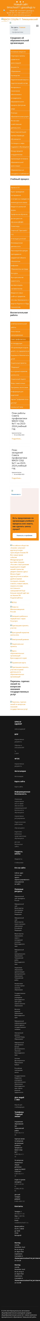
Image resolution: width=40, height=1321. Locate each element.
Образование (15, 71)
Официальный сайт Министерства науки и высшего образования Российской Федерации (20, 924)
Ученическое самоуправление (17, 333)
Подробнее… (17, 439)
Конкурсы (14, 273)
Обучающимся (19, 828)
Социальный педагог (18, 379)
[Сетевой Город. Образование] (20, 639)
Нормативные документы (19, 740)
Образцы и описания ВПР (19, 746)
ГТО (12, 235)
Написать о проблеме (24, 535)
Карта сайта (19, 787)
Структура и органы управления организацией (18, 59)
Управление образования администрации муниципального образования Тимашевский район (20, 974)
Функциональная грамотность (17, 279)
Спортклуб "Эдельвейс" (19, 230)
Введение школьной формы (18, 208)
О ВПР (17, 753)
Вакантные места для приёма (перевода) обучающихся (18, 135)
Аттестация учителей (18, 239)
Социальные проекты (18, 363)
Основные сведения (18, 52)
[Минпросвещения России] (20, 609)
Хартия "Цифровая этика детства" (19, 401)
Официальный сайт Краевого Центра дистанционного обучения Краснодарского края (20, 1049)
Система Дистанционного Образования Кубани (20, 1061)
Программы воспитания (19, 387)
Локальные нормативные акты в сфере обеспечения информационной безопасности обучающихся (20, 805)
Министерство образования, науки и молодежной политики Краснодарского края (20, 940)
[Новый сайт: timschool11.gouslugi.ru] (21, 11)
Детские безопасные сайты (19, 844)
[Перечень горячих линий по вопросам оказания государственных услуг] (20, 705)
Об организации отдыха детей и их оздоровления (20, 349)
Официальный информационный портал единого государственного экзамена (20, 1025)
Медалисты (18, 859)
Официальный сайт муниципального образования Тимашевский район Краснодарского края (20, 957)
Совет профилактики (18, 339)
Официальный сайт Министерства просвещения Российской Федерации (19, 909)
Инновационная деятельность (17, 244)
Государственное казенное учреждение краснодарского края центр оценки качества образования (20, 999)
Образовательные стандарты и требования (20, 172)
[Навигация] (37, 26)
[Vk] (20, 2)
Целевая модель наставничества (17, 287)
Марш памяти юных (18, 383)
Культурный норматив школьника (19, 373)
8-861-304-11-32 (12, 13)
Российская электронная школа (19, 1070)
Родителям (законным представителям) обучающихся (20, 835)
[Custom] (23, 2)
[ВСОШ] (20, 602)
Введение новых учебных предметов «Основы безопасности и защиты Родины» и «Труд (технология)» (20, 300)
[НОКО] (20, 672)
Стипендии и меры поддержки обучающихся (20, 145)
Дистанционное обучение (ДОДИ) (17, 220)
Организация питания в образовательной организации (19, 162)
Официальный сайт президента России (20, 898)
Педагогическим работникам (20, 823)
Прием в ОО (15, 188)
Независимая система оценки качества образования (19, 987)
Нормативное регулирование (20, 817)
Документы (15, 67)
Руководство (15, 75)
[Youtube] (17, 2)
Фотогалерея (19, 776)
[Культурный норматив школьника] (20, 633)
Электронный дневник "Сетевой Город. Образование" (20, 1036)
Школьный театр (17, 407)
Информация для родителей (17, 393)
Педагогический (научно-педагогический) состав (20, 81)
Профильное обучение (19, 214)
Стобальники (19, 863)
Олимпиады (15, 226)
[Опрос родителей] (20, 626)
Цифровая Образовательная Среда (19, 267)
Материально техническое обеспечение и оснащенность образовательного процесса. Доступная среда (18, 98)
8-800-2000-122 (20, 1201)
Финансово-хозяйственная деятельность (16, 124)
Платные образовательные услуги (20, 114)
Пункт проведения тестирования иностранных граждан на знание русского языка (20, 197)
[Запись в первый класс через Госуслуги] (20, 618)
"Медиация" (15, 367)
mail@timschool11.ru (26, 13)
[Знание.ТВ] (20, 571)
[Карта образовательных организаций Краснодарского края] (20, 654)
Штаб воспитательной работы (19, 325)
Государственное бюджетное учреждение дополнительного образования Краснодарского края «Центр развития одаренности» (20, 1084)
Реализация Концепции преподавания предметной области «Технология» (19, 256)
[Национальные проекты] (20, 645)
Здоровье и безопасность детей (20, 357)
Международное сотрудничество (17, 153)
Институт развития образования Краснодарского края (20, 1013)
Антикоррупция (16, 343)
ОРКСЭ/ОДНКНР (20, 729)
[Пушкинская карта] (20, 662)
